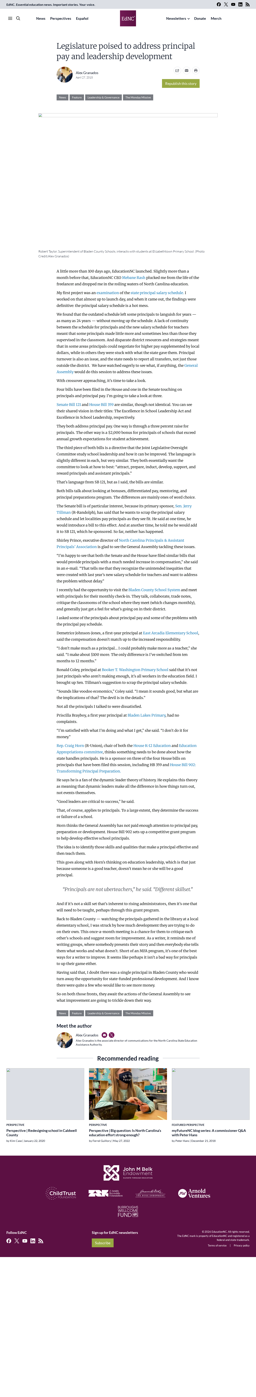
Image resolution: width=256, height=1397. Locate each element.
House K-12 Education (152, 745)
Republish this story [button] (180, 83)
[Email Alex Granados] (104, 1035)
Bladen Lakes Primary (146, 715)
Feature (77, 97)
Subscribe (102, 1243)
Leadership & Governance (103, 97)
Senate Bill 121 (69, 404)
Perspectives (60, 18)
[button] (186, 70)
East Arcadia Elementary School (170, 633)
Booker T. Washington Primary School (135, 669)
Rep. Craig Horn (71, 745)
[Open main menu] (10, 18)
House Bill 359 (101, 404)
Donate (200, 18)
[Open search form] (18, 18)
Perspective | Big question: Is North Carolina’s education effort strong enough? (125, 1132)
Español (82, 18)
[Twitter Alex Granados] (111, 1035)
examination (108, 293)
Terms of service (217, 1245)
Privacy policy (242, 1245)
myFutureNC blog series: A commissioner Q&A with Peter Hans (209, 1132)
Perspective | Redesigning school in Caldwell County (41, 1132)
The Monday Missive (138, 97)
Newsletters (176, 18)
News (40, 18)
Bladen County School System (154, 590)
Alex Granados (87, 72)
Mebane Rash (133, 277)
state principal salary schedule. (157, 293)
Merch (216, 18)
